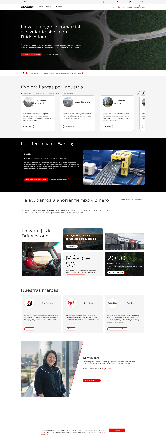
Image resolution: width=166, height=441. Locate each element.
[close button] (165, 426)
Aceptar (117, 430)
